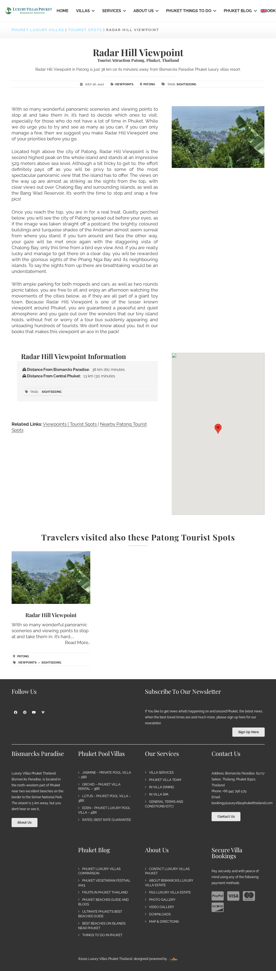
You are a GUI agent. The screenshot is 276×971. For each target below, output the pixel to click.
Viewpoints (124, 84)
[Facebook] (16, 712)
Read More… (77, 642)
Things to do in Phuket (102, 935)
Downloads (160, 914)
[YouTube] (34, 712)
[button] (92, 11)
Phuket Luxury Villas (38, 30)
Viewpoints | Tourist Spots (70, 424)
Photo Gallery (162, 900)
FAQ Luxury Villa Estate (170, 892)
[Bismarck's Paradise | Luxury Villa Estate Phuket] (29, 11)
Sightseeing (186, 84)
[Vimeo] (43, 712)
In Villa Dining (161, 787)
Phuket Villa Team (165, 780)
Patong (149, 84)
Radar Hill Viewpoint (51, 614)
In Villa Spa (158, 794)
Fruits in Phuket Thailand (105, 892)
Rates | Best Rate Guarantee (106, 820)
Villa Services (161, 772)
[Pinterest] (25, 712)
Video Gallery (161, 907)
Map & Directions (164, 921)
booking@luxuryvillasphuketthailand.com (242, 803)
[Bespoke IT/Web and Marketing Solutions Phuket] (173, 959)
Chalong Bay (25, 247)
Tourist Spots (85, 30)
